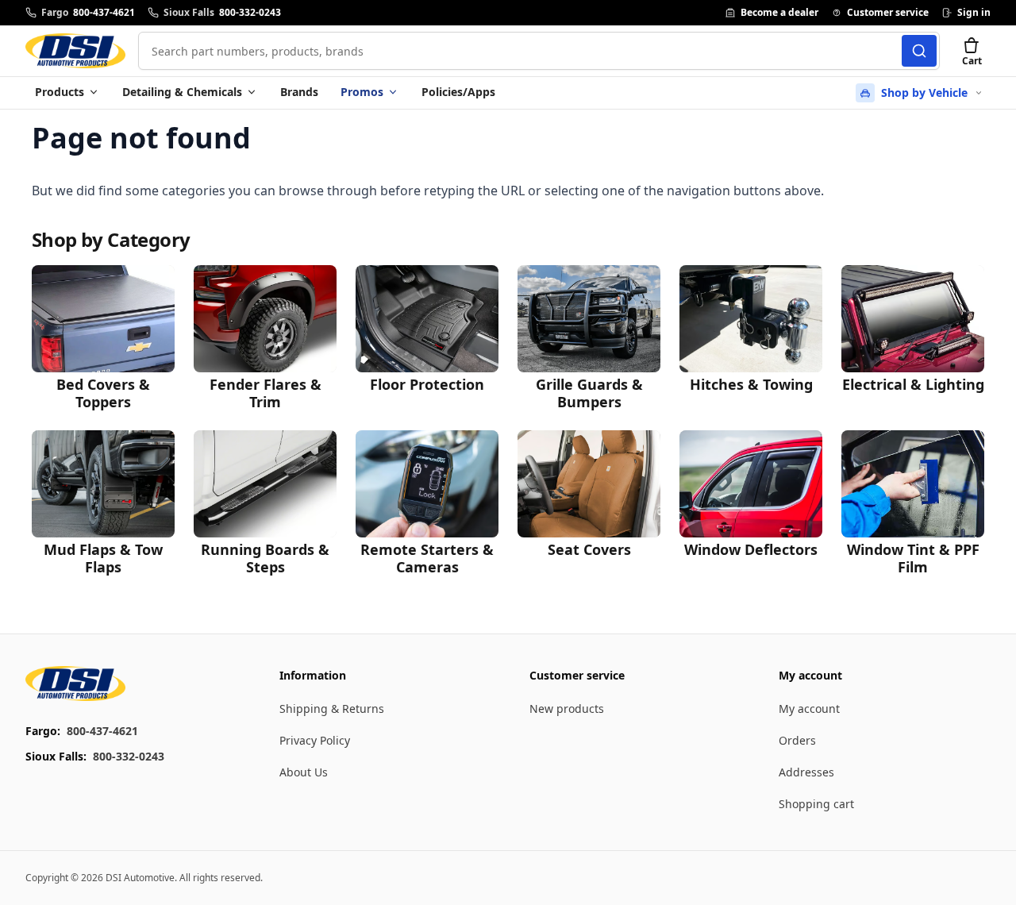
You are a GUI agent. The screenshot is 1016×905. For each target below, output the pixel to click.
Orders (797, 740)
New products (566, 708)
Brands (299, 91)
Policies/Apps (458, 91)
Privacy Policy (314, 740)
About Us (303, 772)
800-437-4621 (102, 730)
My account (809, 708)
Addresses (806, 772)
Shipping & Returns (331, 708)
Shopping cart (816, 803)
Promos (362, 91)
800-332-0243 (128, 756)
